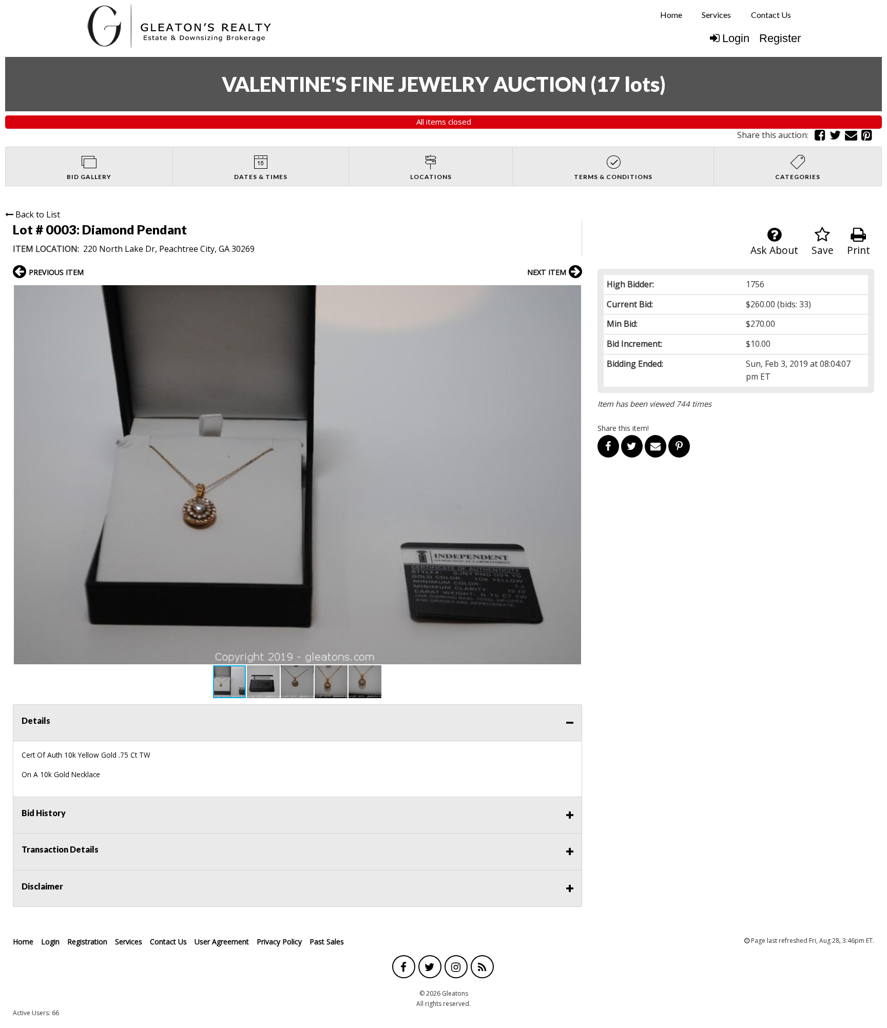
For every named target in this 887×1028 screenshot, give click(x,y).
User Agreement (222, 941)
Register (780, 38)
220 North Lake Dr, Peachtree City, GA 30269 (169, 248)
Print (858, 250)
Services (716, 14)
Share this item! (623, 428)
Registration (87, 941)
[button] (573, 294)
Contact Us (771, 14)
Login (735, 38)
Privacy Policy (279, 941)
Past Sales (327, 941)
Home (671, 14)
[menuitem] (671, 15)
